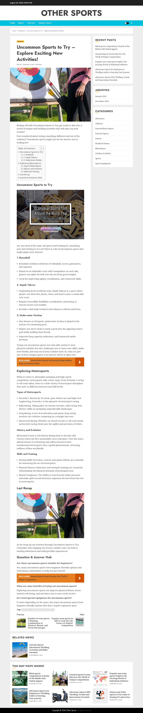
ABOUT (21, 23)
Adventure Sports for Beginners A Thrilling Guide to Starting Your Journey (39, 695)
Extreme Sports (102, 133)
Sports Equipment (103, 163)
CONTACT (31, 23)
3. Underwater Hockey (33, 160)
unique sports (49, 610)
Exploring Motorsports (30, 163)
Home (12, 23)
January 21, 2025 (76, 700)
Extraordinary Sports (104, 128)
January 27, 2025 (36, 684)
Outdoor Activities (103, 153)
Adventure (20, 41)
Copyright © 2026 (59, 710)
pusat (20, 64)
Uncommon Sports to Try (31, 152)
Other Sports (71, 13)
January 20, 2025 (116, 700)
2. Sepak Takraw (30, 157)
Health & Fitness (102, 143)
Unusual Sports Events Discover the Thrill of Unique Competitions (79, 677)
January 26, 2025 (76, 682)
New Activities (39, 610)
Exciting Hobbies (28, 610)
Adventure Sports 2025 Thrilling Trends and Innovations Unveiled (112, 78)
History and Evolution (33, 169)
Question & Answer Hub (31, 177)
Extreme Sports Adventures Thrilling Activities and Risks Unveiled (39, 649)
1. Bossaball (29, 155)
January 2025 (101, 96)
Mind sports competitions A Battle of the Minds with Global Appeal (39, 677)
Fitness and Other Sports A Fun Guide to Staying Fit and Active (120, 694)
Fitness (98, 138)
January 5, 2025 (29, 64)
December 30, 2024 (36, 655)
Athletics (99, 123)
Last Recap (25, 174)
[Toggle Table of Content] (40, 148)
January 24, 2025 (116, 684)
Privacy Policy (45, 23)
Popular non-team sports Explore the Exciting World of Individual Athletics (119, 677)
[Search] (131, 23)
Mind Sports (100, 148)
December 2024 (102, 101)
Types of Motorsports (32, 166)
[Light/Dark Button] (127, 23)
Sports (98, 158)
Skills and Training (31, 171)
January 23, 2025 (36, 701)
